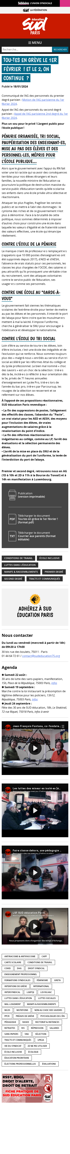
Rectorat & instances (47, 1022)
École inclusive (49, 558)
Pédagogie (10, 1022)
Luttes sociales (47, 998)
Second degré (13, 578)
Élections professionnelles (20, 1063)
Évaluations (49, 1063)
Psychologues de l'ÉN (52, 1016)
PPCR (7, 1016)
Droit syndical (36, 968)
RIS (23, 1028)
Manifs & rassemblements (21, 571)
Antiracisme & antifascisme (19, 956)
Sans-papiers (11, 1034)
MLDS (7, 1010)
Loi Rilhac (46, 992)
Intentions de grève (15, 986)
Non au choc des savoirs (48, 1010)
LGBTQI (30, 992)
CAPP (44, 956)
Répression (37, 1028)
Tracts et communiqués (44, 578)
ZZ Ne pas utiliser (37, 1045)
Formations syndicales (17, 980)
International (41, 986)
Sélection (40, 1034)
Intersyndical (12, 992)
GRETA (57, 980)
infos (54, 683)
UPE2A (41, 1040)
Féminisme (42, 980)
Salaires (54, 1028)
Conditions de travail (18, 558)
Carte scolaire (12, 962)
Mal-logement (12, 1004)
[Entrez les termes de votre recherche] (27, 49)
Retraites (9, 1028)
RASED (25, 1022)
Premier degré (54, 571)
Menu (37, 42)
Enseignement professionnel (20, 974)
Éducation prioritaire (16, 1057)
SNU (27, 1034)
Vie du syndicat (12, 1045)
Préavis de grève (25, 1016)
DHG (19, 968)
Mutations (22, 1010)
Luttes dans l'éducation (20, 565)
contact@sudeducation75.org (41, 656)
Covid (7, 968)
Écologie (33, 1051)
